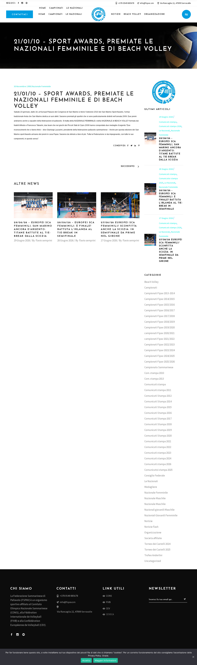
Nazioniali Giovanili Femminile (160, 515)
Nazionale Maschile (155, 498)
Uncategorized (152, 561)
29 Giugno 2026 (22, 240)
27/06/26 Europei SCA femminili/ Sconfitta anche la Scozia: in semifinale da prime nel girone (119, 229)
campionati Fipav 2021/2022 (159, 339)
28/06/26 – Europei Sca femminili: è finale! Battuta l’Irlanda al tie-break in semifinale (75, 229)
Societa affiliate (153, 538)
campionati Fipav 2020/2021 (159, 333)
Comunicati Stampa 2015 (158, 407)
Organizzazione (152, 532)
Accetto (86, 660)
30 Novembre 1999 (22, 86)
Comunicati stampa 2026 (170, 126)
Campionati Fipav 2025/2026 (159, 361)
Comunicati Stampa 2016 (158, 413)
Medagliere (150, 487)
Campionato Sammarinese (158, 367)
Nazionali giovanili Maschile (159, 509)
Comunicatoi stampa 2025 (158, 470)
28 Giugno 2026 (65, 240)
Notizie (148, 521)
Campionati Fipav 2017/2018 (159, 316)
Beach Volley (151, 282)
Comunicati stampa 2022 (157, 447)
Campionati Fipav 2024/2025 (159, 356)
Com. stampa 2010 (154, 373)
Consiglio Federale (154, 475)
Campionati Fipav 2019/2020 (159, 327)
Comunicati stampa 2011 (157, 390)
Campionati (150, 287)
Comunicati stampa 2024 (157, 458)
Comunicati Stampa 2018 (158, 424)
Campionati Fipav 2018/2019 (159, 321)
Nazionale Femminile (41, 86)
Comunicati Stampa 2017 (158, 418)
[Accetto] (193, 656)
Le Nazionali (164, 130)
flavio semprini (44, 240)
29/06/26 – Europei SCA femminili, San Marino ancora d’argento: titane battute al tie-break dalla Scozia (33, 229)
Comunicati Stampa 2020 (158, 435)
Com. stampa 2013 (154, 378)
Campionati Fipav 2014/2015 (159, 299)
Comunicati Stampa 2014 (158, 401)
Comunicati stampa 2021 (157, 441)
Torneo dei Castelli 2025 (157, 549)
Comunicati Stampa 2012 (158, 395)
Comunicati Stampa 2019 (158, 430)
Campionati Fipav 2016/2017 (159, 310)
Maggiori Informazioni (105, 660)
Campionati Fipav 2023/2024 (159, 350)
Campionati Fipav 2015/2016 (159, 304)
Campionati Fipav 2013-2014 (159, 293)
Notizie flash (151, 526)
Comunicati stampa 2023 (157, 452)
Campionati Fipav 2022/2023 (159, 344)
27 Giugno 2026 (109, 240)
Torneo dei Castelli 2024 (157, 544)
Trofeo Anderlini (153, 555)
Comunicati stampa (168, 122)
